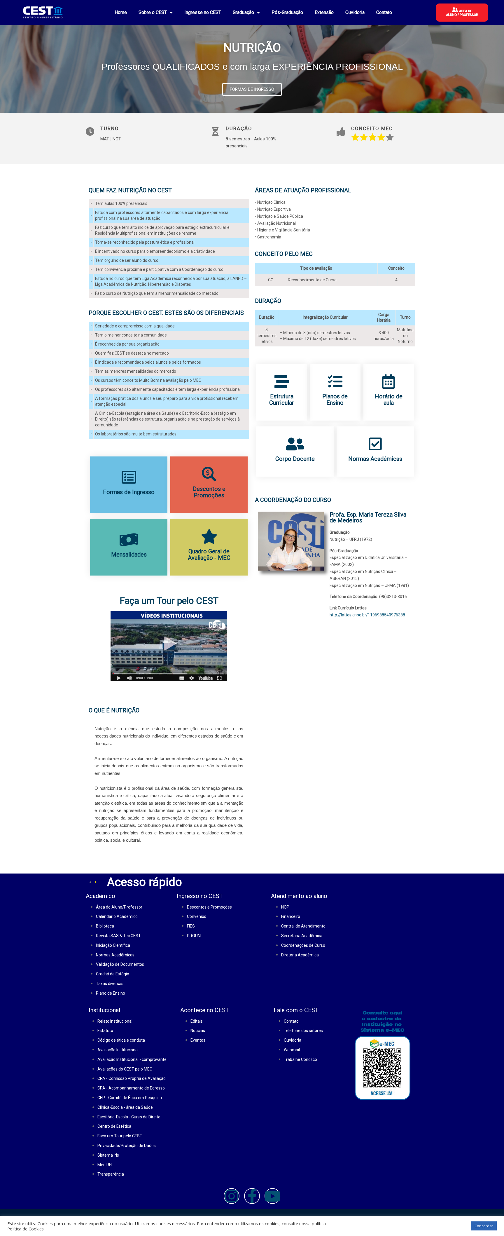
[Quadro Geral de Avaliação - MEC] (209, 536)
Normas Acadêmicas (375, 458)
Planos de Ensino (335, 399)
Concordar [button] (484, 1225)
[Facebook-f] (252, 1196)
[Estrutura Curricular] (281, 381)
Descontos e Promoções (209, 492)
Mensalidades (129, 554)
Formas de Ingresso (129, 492)
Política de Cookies (25, 1228)
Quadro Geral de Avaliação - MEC (209, 554)
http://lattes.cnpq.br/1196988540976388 (367, 615)
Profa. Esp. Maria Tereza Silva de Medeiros (368, 517)
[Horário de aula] (388, 381)
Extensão (324, 12)
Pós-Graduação (287, 12)
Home (121, 12)
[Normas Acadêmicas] (375, 444)
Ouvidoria (355, 12)
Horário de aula (388, 399)
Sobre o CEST (153, 12)
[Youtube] (272, 1196)
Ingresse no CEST (202, 12)
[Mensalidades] (129, 539)
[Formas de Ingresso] (129, 477)
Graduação (243, 12)
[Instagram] (231, 1196)
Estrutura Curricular (281, 399)
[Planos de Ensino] (335, 381)
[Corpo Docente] (295, 444)
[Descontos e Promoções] (209, 474)
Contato (384, 12)
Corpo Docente (295, 458)
